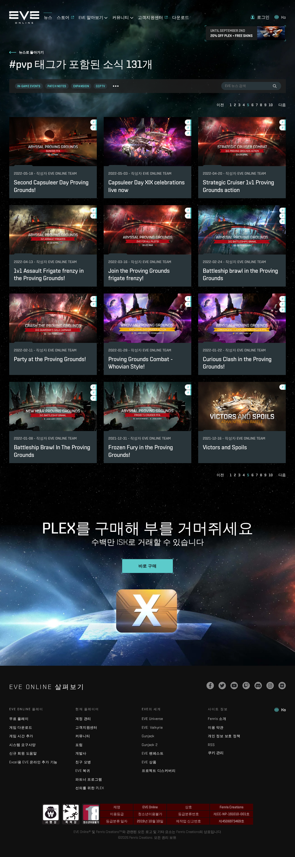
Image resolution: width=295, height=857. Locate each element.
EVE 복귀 (82, 771)
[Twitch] (246, 685)
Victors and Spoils (225, 447)
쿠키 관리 (216, 753)
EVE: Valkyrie (152, 727)
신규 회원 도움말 (23, 753)
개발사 (80, 753)
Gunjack (148, 736)
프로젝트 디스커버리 (159, 771)
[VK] (282, 685)
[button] (260, 17)
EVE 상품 (149, 762)
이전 (220, 105)
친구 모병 (83, 762)
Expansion (81, 86)
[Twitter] (222, 685)
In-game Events (29, 86)
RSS (211, 745)
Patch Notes (56, 86)
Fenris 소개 (217, 719)
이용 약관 (216, 727)
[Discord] (258, 685)
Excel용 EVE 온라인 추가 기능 (33, 762)
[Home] (24, 22)
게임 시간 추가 (21, 736)
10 (271, 105)
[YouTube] (234, 685)
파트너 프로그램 (88, 779)
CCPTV (100, 86)
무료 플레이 (19, 719)
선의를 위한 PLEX (89, 788)
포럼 (79, 745)
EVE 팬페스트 (153, 753)
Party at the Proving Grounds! (50, 359)
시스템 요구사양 (22, 745)
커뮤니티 (82, 736)
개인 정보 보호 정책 (224, 736)
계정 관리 (83, 719)
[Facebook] (210, 685)
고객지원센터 (86, 727)
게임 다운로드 (20, 727)
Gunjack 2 (150, 745)
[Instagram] (270, 685)
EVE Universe (152, 719)
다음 (282, 105)
